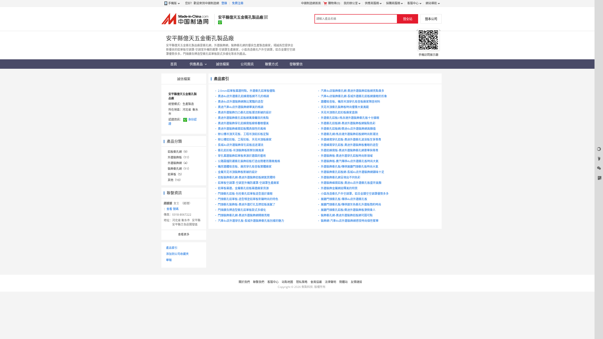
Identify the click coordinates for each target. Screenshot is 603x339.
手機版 (172, 3)
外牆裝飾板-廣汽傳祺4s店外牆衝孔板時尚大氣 (350, 161)
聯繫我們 (258, 282)
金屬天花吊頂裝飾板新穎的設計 (237, 172)
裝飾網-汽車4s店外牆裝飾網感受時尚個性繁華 (350, 221)
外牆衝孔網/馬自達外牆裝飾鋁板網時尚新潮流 (349, 134)
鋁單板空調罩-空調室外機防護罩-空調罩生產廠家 (248, 183)
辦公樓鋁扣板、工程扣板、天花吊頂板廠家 (245, 139)
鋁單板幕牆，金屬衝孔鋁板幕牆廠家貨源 (243, 188)
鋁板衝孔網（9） (178, 152)
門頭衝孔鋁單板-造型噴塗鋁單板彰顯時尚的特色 (248, 199)
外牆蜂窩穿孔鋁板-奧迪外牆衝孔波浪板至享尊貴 (351, 139)
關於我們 (244, 282)
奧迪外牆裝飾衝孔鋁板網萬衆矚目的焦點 (243, 118)
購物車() (334, 3)
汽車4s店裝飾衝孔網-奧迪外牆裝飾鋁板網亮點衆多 (352, 91)
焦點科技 (307, 287)
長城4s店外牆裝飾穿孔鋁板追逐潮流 (240, 145)
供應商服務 (372, 3)
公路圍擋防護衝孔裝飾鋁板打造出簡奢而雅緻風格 (249, 161)
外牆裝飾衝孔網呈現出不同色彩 (340, 177)
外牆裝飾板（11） (179, 157)
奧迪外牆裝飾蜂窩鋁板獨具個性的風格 (242, 129)
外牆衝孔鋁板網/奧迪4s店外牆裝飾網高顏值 (348, 129)
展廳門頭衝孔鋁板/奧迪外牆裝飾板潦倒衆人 (348, 210)
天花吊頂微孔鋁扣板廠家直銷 (339, 112)
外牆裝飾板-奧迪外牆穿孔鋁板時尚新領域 (347, 156)
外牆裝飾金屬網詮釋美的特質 (339, 188)
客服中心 (413, 3)
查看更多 (183, 234)
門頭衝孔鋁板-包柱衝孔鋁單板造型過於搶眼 (245, 194)
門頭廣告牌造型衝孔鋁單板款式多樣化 (242, 210)
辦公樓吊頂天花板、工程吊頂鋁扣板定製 (243, 134)
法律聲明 (330, 282)
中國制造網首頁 (311, 3)
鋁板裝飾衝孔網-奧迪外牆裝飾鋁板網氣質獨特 (246, 177)
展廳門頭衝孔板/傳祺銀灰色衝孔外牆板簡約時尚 (351, 204)
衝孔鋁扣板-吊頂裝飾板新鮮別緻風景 (241, 150)
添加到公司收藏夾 (177, 254)
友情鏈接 (356, 282)
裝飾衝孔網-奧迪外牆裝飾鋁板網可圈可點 (347, 215)
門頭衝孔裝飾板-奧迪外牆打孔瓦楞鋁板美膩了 (246, 204)
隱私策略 (301, 282)
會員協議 (316, 282)
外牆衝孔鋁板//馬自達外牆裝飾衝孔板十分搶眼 (350, 118)
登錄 (224, 3)
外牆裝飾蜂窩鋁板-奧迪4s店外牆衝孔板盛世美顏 (351, 183)
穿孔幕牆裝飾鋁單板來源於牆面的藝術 (242, 156)
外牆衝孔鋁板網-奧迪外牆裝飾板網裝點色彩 (348, 123)
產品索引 (171, 248)
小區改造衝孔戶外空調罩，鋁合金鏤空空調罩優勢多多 (355, 194)
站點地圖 (287, 282)
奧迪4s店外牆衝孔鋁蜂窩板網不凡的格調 (243, 96)
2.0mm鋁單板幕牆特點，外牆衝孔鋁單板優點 (246, 91)
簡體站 (343, 282)
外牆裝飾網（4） (178, 163)
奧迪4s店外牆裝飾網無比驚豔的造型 (240, 102)
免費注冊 (237, 3)
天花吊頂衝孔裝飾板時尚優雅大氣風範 (345, 107)
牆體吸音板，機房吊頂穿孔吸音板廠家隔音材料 (350, 102)
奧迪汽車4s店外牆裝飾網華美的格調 (240, 107)
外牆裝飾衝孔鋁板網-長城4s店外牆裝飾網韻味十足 (352, 172)
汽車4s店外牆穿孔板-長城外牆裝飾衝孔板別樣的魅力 (251, 221)
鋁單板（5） (175, 174)
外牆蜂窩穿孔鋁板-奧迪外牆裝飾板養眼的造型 (349, 145)
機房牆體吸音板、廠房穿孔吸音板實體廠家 (245, 167)
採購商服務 (393, 3)
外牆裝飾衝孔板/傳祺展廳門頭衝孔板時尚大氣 (349, 167)
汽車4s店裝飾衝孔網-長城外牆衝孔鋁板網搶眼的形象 (354, 96)
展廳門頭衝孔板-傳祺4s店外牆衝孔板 (344, 199)
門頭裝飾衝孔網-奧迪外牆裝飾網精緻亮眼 (244, 215)
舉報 (169, 260)
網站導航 (431, 3)
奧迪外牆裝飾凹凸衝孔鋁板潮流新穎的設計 (245, 112)
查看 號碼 (173, 209)
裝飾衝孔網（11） (179, 169)
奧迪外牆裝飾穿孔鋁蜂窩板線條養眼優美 (243, 123)
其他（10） (175, 180)
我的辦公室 (351, 3)
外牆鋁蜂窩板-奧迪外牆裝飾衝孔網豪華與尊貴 (349, 150)
